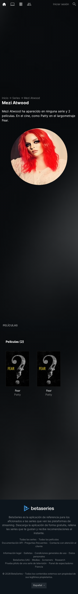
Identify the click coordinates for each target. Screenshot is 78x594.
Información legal (12, 553)
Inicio (5, 98)
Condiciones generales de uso (50, 553)
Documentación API (12, 542)
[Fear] (17, 369)
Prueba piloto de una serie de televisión (26, 563)
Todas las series (28, 539)
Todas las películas (49, 539)
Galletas (28, 553)
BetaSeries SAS (21, 559)
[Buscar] (74, 4)
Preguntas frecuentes (36, 542)
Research (60, 559)
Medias (36, 559)
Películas (10, 325)
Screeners (47, 559)
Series (16, 98)
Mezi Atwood (32, 98)
